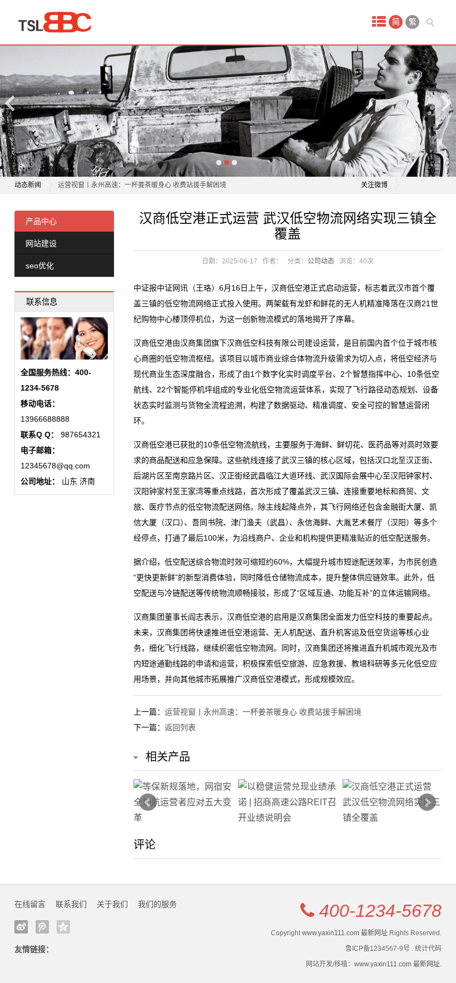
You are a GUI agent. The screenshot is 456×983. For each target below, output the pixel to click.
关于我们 (112, 904)
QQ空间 (63, 927)
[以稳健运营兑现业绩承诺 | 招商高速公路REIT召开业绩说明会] (287, 802)
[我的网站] (58, 22)
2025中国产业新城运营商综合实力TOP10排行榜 (129, 190)
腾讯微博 (42, 927)
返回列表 (180, 727)
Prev (148, 802)
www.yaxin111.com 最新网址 (345, 933)
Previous (10, 103)
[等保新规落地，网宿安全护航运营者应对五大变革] (182, 802)
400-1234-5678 (380, 911)
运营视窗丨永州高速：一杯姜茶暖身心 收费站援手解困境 (263, 711)
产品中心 (41, 221)
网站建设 (41, 243)
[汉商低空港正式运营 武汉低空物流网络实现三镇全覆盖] (392, 802)
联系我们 (71, 904)
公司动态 (321, 261)
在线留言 (30, 904)
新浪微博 (21, 927)
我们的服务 (157, 904)
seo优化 (40, 265)
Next (445, 103)
